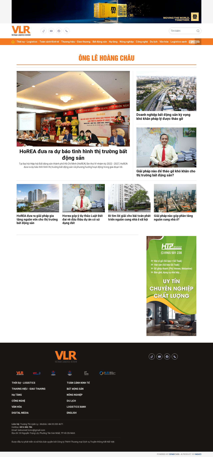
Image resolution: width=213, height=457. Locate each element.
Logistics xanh (179, 41)
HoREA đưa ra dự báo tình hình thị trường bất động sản (73, 154)
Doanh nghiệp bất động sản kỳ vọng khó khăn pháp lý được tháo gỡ (163, 117)
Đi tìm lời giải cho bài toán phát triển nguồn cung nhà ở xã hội (129, 217)
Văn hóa (164, 41)
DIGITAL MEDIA (20, 413)
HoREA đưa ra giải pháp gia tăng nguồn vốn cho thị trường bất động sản (37, 219)
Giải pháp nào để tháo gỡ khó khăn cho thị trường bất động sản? (165, 173)
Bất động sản (100, 41)
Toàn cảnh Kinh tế (49, 41)
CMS (174, 454)
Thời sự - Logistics (26, 41)
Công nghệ (142, 41)
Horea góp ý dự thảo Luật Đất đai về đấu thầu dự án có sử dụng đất (82, 219)
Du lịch (153, 41)
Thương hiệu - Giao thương (75, 41)
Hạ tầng (113, 41)
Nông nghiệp (127, 41)
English (72, 413)
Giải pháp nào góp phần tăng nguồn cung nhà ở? (173, 217)
